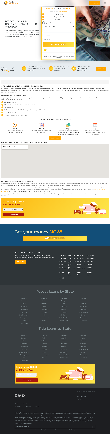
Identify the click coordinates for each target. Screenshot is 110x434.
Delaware (24, 301)
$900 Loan (62, 262)
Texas (24, 320)
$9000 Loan (81, 268)
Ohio (44, 315)
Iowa (63, 304)
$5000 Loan (81, 265)
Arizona (44, 298)
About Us (17, 404)
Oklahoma (63, 315)
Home (4, 82)
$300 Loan (80, 255)
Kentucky (24, 306)
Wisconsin (83, 320)
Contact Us (24, 404)
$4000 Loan (72, 265)
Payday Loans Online (82, 399)
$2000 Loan (91, 262)
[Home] (11, 3)
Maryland (64, 306)
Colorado (83, 298)
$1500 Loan (81, 262)
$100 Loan (62, 255)
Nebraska (24, 312)
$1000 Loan (72, 262)
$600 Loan (71, 259)
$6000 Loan (91, 265)
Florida (44, 301)
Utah (44, 320)
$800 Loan (90, 259)
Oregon (83, 315)
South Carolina (64, 318)
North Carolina (24, 315)
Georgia (63, 301)
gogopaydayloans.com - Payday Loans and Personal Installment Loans (46, 429)
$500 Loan (62, 259)
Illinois (24, 304)
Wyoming (24, 323)
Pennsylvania (24, 318)
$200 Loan (71, 255)
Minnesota (24, 309)
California (64, 298)
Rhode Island (44, 318)
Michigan (83, 306)
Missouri (63, 309)
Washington (64, 320)
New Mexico (83, 312)
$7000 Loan (63, 268)
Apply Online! (55, 238)
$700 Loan (80, 259)
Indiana (9, 82)
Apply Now (20, 262)
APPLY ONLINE (55, 138)
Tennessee (83, 318)
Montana (83, 309)
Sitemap (37, 406)
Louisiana (44, 306)
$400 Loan (90, 255)
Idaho (84, 301)
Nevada (44, 312)
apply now (94, 3)
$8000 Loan (72, 268)
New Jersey (64, 312)
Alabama (24, 298)
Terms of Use (66, 55)
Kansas (83, 304)
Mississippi (44, 309)
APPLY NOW (14, 214)
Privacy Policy (56, 55)
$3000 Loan (63, 265)
